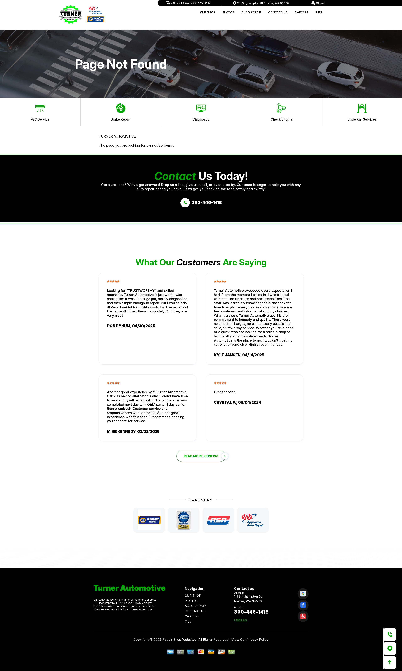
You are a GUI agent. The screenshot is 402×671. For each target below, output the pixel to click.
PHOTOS (228, 12)
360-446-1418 (118, 599)
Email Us (240, 620)
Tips (318, 12)
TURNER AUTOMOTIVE (117, 136)
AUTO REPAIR (251, 12)
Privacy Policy (257, 639)
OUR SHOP (207, 12)
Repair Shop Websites (179, 639)
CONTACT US (278, 12)
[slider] (113, 281)
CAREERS (301, 12)
